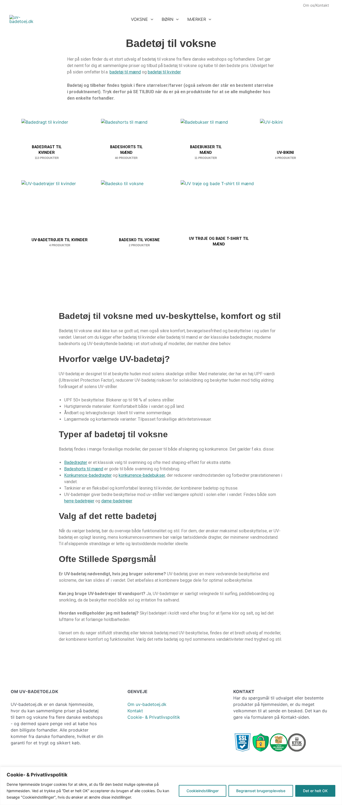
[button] (150, 19)
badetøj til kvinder (164, 72)
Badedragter (75, 462)
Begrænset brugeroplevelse (260, 790)
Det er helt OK (315, 790)
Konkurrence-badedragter (88, 475)
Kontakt (135, 710)
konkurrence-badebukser (142, 475)
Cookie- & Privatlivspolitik (153, 717)
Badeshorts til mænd (83, 468)
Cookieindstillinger (202, 790)
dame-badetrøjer (116, 500)
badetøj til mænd (125, 72)
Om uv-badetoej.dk (146, 704)
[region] (171, 786)
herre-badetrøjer (79, 500)
